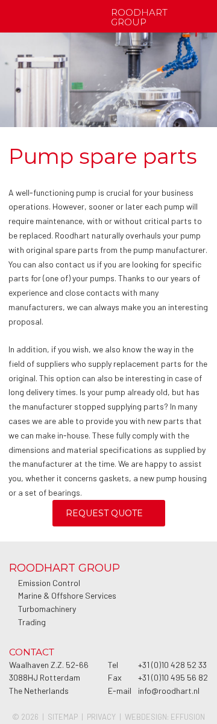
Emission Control (49, 583)
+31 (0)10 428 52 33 (172, 665)
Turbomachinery (47, 609)
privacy (101, 717)
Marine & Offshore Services (67, 595)
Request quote (104, 513)
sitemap (63, 717)
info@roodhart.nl (169, 690)
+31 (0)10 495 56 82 (173, 677)
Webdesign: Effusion (165, 717)
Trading (32, 622)
